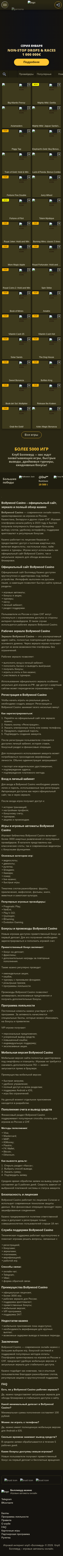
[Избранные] (13, 74)
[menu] (4, 4)
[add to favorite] (29, 85)
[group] (35, 480)
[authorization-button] (58, 4)
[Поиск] (4, 74)
